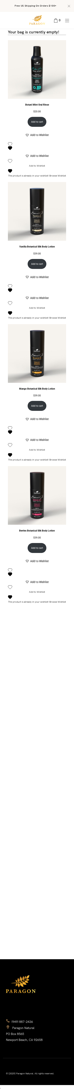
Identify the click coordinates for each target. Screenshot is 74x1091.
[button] (37, 135)
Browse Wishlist (57, 175)
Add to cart (37, 121)
